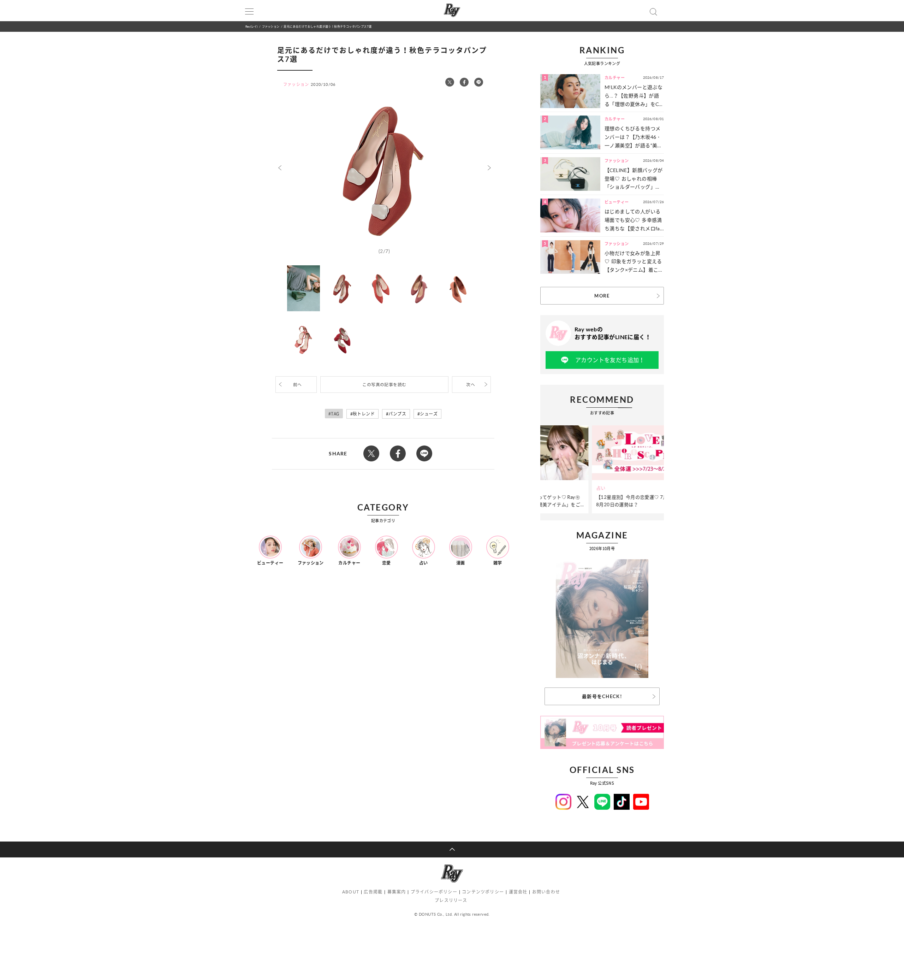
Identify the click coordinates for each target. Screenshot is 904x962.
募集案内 (396, 892)
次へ (470, 385)
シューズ (429, 414)
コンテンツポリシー (483, 892)
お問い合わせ (546, 892)
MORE (601, 296)
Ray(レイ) (251, 26)
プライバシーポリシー (434, 892)
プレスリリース (451, 900)
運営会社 (518, 892)
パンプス (397, 414)
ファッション (270, 26)
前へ (297, 385)
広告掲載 (373, 892)
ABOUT (350, 892)
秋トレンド (364, 414)
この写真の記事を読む (384, 385)
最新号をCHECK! (602, 696)
